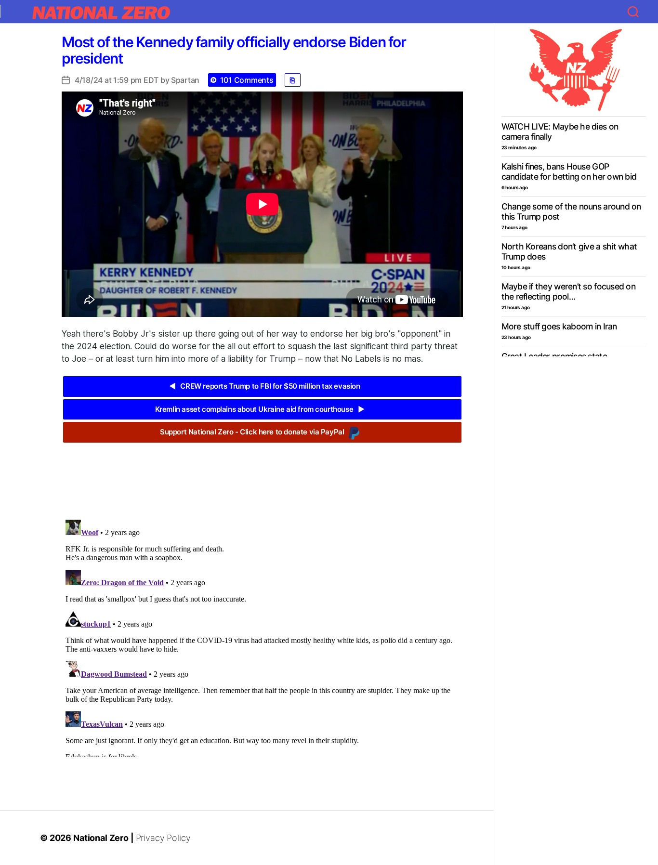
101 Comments (247, 80)
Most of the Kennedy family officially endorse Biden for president (234, 50)
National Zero (101, 838)
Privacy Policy (163, 838)
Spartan (185, 80)
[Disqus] (262, 636)
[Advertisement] (262, 474)
